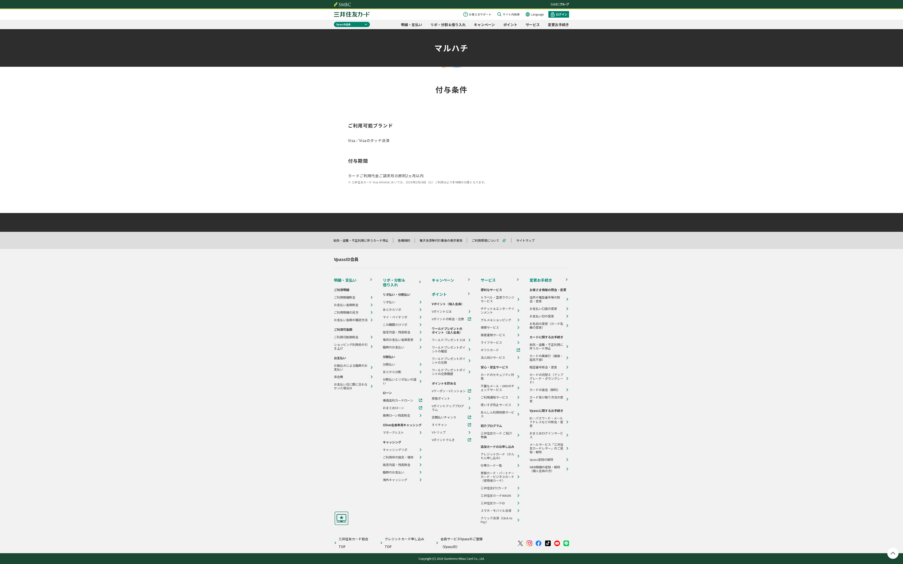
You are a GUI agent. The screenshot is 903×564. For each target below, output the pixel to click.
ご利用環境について (487, 240)
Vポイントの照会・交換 (448, 319)
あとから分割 (392, 372)
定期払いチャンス (444, 417)
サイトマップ (527, 240)
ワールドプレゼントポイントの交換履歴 (448, 372)
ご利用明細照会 (344, 297)
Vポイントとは (442, 311)
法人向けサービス (493, 357)
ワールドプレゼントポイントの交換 (448, 360)
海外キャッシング (395, 480)
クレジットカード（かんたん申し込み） (497, 456)
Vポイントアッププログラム (448, 408)
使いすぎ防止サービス (496, 405)
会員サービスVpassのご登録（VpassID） (461, 542)
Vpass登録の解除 (541, 459)
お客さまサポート (480, 14)
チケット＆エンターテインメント (497, 310)
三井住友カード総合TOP (353, 542)
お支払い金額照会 (346, 305)
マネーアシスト (393, 432)
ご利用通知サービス (494, 397)
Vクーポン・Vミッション (449, 391)
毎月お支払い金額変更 (398, 340)
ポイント (510, 24)
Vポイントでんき (443, 440)
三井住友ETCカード (494, 488)
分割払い (389, 364)
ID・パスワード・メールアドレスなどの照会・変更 (546, 422)
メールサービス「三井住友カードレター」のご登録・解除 (546, 448)
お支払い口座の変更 (543, 309)
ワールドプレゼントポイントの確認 (448, 349)
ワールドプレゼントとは (448, 340)
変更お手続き (558, 24)
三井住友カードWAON (496, 495)
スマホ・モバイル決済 (496, 511)
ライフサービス (491, 342)
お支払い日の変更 (542, 316)
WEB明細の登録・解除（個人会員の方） (545, 469)
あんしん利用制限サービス (497, 414)
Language (537, 14)
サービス (533, 24)
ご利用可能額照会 (346, 337)
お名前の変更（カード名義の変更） (546, 325)
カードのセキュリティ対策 (497, 376)
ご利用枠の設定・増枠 (398, 457)
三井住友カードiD (493, 503)
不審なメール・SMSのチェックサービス (497, 388)
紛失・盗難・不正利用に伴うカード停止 (363, 240)
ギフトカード (490, 350)
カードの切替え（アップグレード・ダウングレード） (546, 378)
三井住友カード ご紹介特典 (496, 435)
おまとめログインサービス (546, 435)
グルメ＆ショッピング (496, 320)
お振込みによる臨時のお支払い (351, 367)
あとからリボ (392, 310)
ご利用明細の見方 (346, 312)
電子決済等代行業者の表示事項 (443, 240)
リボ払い (389, 302)
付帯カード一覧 (491, 465)
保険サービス (490, 327)
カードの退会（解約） (545, 390)
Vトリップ (439, 432)
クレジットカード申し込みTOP (404, 542)
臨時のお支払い (393, 347)
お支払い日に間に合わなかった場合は (351, 386)
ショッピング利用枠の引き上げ (351, 346)
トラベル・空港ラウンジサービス (497, 299)
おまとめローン (393, 408)
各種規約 (406, 240)
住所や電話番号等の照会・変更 (545, 299)
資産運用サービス (493, 335)
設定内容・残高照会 (396, 332)
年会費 (338, 377)
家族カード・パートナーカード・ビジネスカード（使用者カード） (497, 476)
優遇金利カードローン (398, 400)
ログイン (561, 14)
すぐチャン (439, 425)
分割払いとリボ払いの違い (399, 381)
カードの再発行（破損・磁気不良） (546, 358)
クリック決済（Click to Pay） (496, 520)
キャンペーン (484, 24)
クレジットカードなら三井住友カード (352, 14)
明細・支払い (411, 24)
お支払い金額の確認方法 (351, 320)
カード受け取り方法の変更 (546, 399)
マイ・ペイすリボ (395, 317)
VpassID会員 (343, 24)
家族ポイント (441, 398)
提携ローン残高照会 (396, 415)
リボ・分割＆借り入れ (448, 24)
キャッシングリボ (395, 450)
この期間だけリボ (395, 325)
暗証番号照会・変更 (543, 367)
